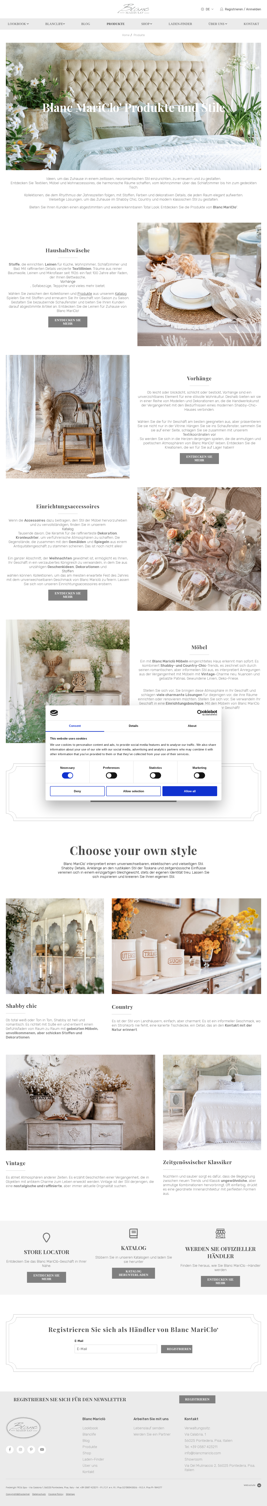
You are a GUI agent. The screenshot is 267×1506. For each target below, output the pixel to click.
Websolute (249, 1485)
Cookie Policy (55, 1494)
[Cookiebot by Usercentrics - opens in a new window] (200, 713)
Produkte (139, 35)
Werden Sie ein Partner (152, 1434)
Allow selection (133, 791)
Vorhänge (67, 281)
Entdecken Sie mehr (68, 321)
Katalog (120, 294)
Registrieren (179, 1349)
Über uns (217, 24)
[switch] (111, 775)
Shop (145, 24)
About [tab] (192, 725)
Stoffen (68, 571)
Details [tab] (133, 725)
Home (126, 35)
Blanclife (54, 24)
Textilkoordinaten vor (199, 434)
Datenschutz (39, 1494)
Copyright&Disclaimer (18, 1494)
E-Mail (79, 1341)
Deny (77, 791)
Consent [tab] (75, 725)
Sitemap (70, 1494)
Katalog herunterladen (133, 1273)
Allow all (190, 791)
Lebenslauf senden (149, 1428)
